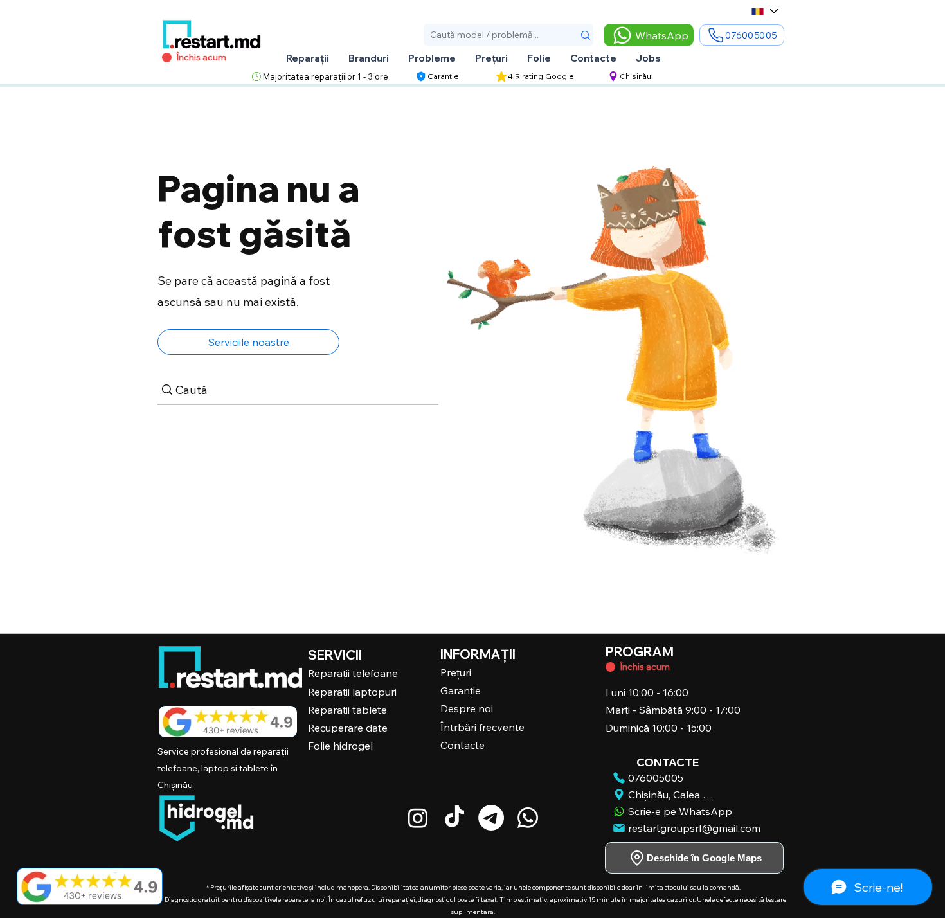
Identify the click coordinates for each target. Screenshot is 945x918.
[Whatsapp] (528, 818)
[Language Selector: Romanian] (764, 11)
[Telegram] (491, 818)
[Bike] (610, 667)
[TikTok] (454, 818)
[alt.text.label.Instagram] (418, 818)
